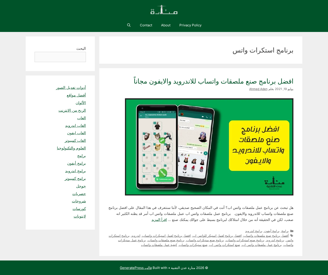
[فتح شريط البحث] (128, 25)
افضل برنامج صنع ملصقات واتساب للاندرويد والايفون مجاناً (213, 81)
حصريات (79, 193)
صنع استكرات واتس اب (224, 245)
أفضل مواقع (76, 95)
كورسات (79, 208)
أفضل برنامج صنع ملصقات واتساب (266, 235)
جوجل (81, 186)
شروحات (79, 201)
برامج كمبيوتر (75, 178)
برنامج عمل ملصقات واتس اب (262, 245)
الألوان (81, 103)
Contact (146, 25)
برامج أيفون (272, 231)
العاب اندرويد (75, 125)
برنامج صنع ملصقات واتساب (166, 240)
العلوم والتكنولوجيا (71, 148)
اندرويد (135, 235)
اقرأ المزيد (159, 219)
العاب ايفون (76, 133)
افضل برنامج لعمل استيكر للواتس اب (217, 235)
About (165, 25)
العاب (81, 118)
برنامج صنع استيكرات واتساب (245, 240)
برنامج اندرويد (275, 240)
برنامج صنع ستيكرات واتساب (205, 240)
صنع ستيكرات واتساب (193, 245)
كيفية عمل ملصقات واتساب (159, 245)
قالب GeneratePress (136, 268)
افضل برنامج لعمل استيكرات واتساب (166, 235)
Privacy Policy (190, 25)
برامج (285, 231)
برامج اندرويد (253, 231)
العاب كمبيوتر (75, 140)
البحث (81, 48)
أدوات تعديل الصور (71, 87)
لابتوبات (80, 216)
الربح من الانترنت (72, 110)
